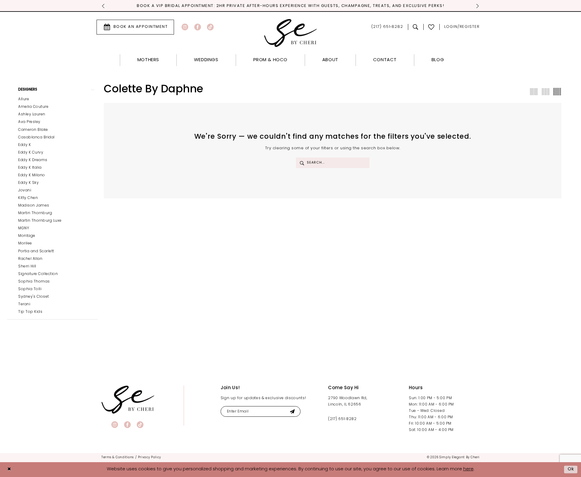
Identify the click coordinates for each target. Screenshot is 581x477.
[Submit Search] (302, 162)
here (468, 469)
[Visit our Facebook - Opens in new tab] (197, 27)
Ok (571, 469)
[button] (461, 27)
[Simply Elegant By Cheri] (290, 33)
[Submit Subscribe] (292, 411)
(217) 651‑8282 (342, 419)
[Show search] (415, 26)
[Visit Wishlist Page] (431, 27)
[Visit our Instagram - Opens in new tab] (185, 27)
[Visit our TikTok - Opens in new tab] (210, 27)
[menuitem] (135, 27)
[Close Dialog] (9, 469)
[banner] (127, 400)
